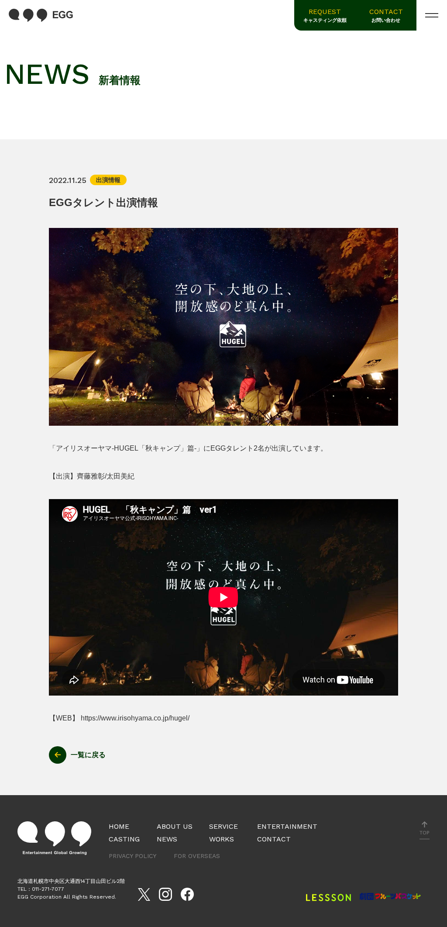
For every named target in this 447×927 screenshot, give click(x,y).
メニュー (431, 15)
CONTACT (386, 15)
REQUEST (325, 15)
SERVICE (223, 826)
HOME (119, 826)
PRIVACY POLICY (132, 855)
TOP (424, 833)
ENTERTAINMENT (287, 826)
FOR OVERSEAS (197, 855)
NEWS (167, 839)
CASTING (124, 839)
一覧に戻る (88, 754)
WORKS (221, 839)
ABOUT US (175, 826)
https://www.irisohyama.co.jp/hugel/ (135, 718)
